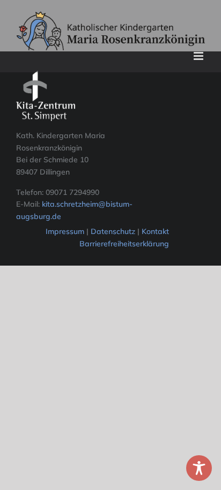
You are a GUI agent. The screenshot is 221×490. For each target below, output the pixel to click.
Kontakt (155, 231)
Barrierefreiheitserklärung (124, 243)
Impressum (65, 231)
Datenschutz (114, 231)
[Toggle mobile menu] (199, 56)
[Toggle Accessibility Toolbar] (199, 468)
